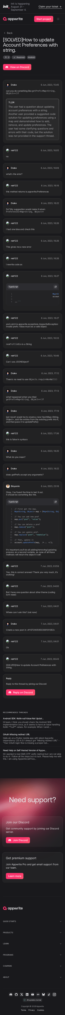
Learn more (14, 876)
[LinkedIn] (27, 994)
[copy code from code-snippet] (55, 287)
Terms (23, 1010)
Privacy (31, 1010)
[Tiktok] (49, 994)
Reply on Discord (23, 692)
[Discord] (11, 994)
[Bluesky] (43, 994)
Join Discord (20, 840)
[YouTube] (32, 994)
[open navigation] (58, 19)
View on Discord (19, 67)
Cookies (40, 1010)
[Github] (16, 994)
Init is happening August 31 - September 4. (34, 6)
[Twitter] (22, 994)
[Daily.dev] (38, 994)
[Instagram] (54, 994)
